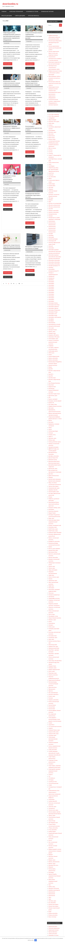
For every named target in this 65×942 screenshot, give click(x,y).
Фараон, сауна (52, 859)
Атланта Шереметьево (54, 356)
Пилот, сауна (52, 671)
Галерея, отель (52, 434)
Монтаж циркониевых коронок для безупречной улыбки (55, 47)
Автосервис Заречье (53, 308)
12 (19, 283)
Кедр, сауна (51, 518)
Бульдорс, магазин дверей (55, 400)
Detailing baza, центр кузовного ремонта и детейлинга (54, 144)
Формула (51, 867)
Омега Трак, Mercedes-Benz (55, 660)
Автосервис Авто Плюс (54, 304)
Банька (50, 367)
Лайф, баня (51, 575)
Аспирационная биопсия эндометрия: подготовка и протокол (32, 195)
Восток (50, 420)
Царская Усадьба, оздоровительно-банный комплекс (54, 875)
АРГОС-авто (51, 352)
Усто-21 (50, 840)
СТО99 (50, 785)
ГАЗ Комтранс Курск (53, 431)
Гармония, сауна (52, 438)
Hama (50, 164)
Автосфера (51, 319)
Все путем (51, 422)
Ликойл (50, 578)
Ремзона (51, 698)
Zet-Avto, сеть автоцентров (55, 203)
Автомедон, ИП (52, 240)
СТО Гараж (51, 779)
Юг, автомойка (52, 902)
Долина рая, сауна (53, 468)
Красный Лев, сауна (53, 550)
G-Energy (51, 153)
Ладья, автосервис (53, 569)
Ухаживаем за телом (32, 11)
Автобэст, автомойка (54, 210)
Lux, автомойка (52, 176)
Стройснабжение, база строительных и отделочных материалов (54, 792)
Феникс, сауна (52, 863)
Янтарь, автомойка (53, 913)
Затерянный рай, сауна (54, 488)
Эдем (50, 897)
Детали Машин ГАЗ (53, 457)
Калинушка (51, 509)
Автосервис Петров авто (54, 310)
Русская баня (52, 706)
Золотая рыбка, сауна (54, 491)
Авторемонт (51, 276)
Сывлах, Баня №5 (53, 801)
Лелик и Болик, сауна (54, 577)
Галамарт (51, 432)
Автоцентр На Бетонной (54, 326)
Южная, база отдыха (53, 904)
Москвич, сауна (52, 619)
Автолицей (51, 237)
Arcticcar (50, 125)
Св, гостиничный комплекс (55, 726)
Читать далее (7, 63)
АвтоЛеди (51, 235)
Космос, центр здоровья (54, 548)
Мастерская (51, 596)
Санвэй (50, 722)
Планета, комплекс (53, 674)
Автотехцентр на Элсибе (54, 324)
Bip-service (51, 134)
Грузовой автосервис (54, 447)
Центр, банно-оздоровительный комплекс (53, 881)
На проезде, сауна (53, 637)
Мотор (50, 621)
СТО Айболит (52, 778)
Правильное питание (47, 11)
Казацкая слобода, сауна (54, 507)
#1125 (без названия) (54, 114)
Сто (49, 776)
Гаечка (50, 429)
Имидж (50, 496)
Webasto (51, 199)
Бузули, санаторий (53, 399)
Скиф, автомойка (53, 749)
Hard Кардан (51, 166)
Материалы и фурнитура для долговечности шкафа (33, 247)
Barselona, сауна (52, 132)
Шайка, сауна (52, 886)
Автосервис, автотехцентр (55, 317)
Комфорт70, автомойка (54, 541)
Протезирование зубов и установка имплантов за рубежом (54, 78)
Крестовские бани (53, 552)
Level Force (51, 173)
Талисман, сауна (52, 806)
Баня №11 (51, 374)
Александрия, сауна (53, 338)
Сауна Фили (51, 724)
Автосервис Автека (53, 303)
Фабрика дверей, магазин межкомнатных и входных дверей (55, 851)
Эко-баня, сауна (52, 900)
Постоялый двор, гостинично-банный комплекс (53, 683)
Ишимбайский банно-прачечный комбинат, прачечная (54, 504)
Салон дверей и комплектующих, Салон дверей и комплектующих (55, 719)
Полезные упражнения (16, 11)
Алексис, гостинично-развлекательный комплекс (54, 342)
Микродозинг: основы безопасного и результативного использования (9, 178)
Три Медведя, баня (53, 822)
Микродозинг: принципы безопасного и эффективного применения (11, 128)
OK (35, 940)
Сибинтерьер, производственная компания (53, 738)
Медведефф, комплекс (54, 598)
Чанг (50, 884)
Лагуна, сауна (52, 566)
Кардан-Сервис (52, 513)
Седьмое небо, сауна (53, 731)
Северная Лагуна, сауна (54, 730)
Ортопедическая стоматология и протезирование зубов (54, 67)
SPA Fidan (51, 187)
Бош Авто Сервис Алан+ (54, 393)
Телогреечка (52, 808)
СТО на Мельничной (53, 783)
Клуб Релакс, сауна (53, 529)
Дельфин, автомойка (54, 456)
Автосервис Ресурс (53, 311)
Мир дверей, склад (53, 616)
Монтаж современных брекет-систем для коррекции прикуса (54, 53)
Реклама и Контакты (53, 694)
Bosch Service (52, 135)
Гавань (50, 427)
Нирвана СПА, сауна (53, 646)
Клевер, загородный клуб (55, 525)
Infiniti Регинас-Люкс (53, 167)
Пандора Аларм (52, 666)
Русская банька (52, 705)
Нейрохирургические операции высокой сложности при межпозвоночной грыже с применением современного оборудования (11, 36)
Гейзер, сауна (52, 440)
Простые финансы (33, 15)
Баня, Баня (51, 384)
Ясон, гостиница (52, 916)
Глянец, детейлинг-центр (55, 441)
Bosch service (52, 137)
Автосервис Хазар (53, 315)
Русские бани (52, 708)
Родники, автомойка (53, 699)
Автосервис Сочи (53, 313)
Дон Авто (51, 473)
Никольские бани (53, 644)
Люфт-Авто (51, 585)
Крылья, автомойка (53, 557)
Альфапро (51, 345)
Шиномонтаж (52, 891)
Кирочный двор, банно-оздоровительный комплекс (54, 521)
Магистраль (51, 587)
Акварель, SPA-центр (54, 335)
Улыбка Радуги (52, 831)
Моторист (51, 625)
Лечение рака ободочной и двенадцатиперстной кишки (55, 42)
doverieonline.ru (10, 3)
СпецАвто (51, 763)
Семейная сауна (52, 735)
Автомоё (51, 246)
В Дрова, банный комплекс (55, 406)
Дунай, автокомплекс (54, 475)
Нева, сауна (51, 639)
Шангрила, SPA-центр (54, 888)
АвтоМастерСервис (53, 239)
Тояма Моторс (52, 820)
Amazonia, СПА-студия (54, 121)
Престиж (51, 690)
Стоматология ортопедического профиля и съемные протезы (55, 58)
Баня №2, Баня (52, 377)
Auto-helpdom (52, 130)
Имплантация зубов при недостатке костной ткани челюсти (55, 83)
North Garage (52, 183)
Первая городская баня (54, 669)
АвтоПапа (51, 267)
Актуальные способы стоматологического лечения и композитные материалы (11, 83)
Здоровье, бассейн (53, 489)
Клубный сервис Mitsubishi (55, 532)
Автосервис (51, 281)
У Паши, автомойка (53, 827)
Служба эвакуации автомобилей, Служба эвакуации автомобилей (54, 753)
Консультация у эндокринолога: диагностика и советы (33, 128)
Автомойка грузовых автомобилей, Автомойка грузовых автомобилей (55, 251)
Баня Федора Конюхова (54, 383)
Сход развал (51, 799)
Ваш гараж (51, 408)
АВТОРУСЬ (51, 279)
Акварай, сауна (52, 333)
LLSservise (51, 174)
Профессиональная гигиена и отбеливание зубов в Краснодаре (55, 72)
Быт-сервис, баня (53, 404)
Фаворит (51, 854)
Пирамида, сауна (53, 673)
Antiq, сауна (51, 123)
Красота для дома (7, 15)
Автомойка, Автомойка (54, 260)
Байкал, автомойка (53, 358)
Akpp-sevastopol (52, 119)
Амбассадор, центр (53, 351)
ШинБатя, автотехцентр (54, 890)
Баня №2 (51, 376)
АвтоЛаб (51, 233)
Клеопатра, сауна (53, 527)
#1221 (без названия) (54, 116)
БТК (49, 397)
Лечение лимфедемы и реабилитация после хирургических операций (32, 83)
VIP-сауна (51, 198)
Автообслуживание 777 (54, 265)
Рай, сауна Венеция (53, 692)
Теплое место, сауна (53, 810)
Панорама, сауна (52, 667)
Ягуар (50, 911)
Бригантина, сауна (53, 395)
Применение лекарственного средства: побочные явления (11, 246)
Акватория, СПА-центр (54, 336)
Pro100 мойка (52, 185)
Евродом (51, 477)
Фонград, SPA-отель (53, 865)
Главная (4, 11)
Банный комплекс (53, 365)
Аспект (50, 354)
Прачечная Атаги (53, 687)
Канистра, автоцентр (53, 511)
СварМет (51, 728)
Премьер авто (52, 689)
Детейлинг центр (53, 459)
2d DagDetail (51, 118)
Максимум (51, 593)
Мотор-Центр (52, 623)
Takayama (51, 189)
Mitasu (50, 178)
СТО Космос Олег (53, 781)
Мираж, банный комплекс (55, 617)
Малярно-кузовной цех (54, 594)
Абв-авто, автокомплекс (54, 205)
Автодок (51, 215)
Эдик (50, 899)
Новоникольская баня (54, 648)
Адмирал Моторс (53, 329)
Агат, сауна (51, 327)
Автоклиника (52, 221)
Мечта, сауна (52, 614)
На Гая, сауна (52, 626)
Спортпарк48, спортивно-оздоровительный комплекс (54, 770)
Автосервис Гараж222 (54, 306)
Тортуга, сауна (52, 815)
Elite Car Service (52, 148)
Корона (50, 546)
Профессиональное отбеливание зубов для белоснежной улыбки (54, 37)
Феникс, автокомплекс (54, 861)
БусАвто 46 (51, 402)
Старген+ (51, 774)
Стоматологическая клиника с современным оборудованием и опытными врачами (34, 35)
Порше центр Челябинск (54, 680)
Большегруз (51, 388)
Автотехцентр (52, 322)
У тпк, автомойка (53, 829)
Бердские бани (52, 386)
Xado (50, 201)
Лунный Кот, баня (53, 580)
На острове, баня (53, 635)
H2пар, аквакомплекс (54, 162)
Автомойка (51, 247)
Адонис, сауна (52, 331)
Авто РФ (51, 208)
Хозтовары (51, 872)
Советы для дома (20, 15)
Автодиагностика (53, 214)
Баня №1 (51, 368)
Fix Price (50, 150)
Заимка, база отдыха (53, 486)
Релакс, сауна (52, 696)
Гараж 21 (51, 436)
